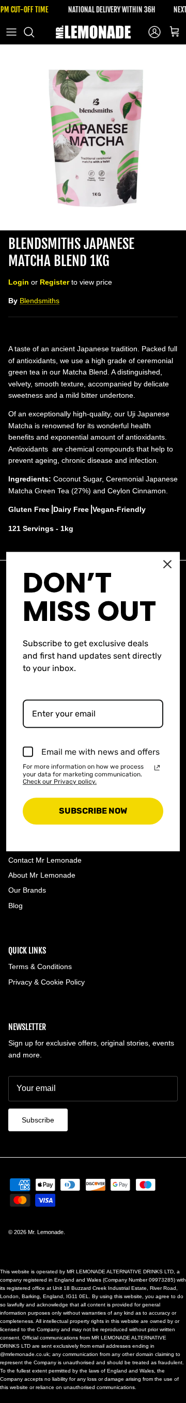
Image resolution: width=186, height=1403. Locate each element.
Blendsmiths (39, 301)
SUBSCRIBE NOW (93, 811)
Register (54, 282)
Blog (15, 905)
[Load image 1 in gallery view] (93, 137)
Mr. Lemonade (46, 1232)
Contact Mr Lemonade (45, 860)
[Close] (167, 564)
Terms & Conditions (40, 966)
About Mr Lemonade (41, 875)
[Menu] (11, 32)
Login (18, 282)
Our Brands (27, 890)
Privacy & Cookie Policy (46, 982)
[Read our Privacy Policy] (157, 767)
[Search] (34, 32)
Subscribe (38, 1120)
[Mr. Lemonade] (93, 32)
